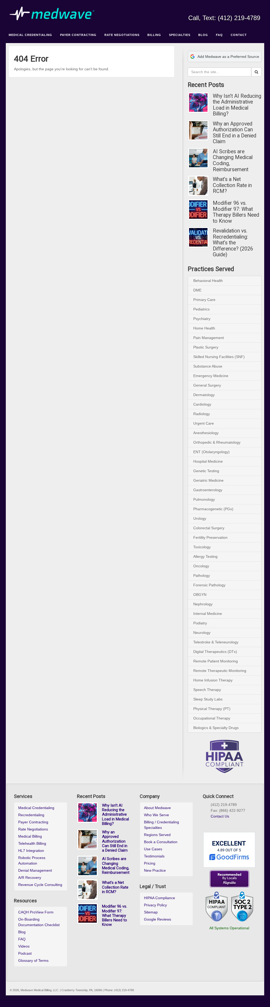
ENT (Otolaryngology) (211, 452)
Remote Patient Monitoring (215, 661)
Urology (199, 518)
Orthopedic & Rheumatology (216, 442)
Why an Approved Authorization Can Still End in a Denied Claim (234, 133)
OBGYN (199, 594)
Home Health (204, 328)
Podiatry (200, 623)
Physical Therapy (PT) (211, 709)
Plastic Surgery (205, 347)
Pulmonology (204, 499)
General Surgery (207, 385)
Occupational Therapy (211, 718)
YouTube (249, 10)
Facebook (221, 10)
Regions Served (157, 835)
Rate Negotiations (33, 829)
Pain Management (208, 338)
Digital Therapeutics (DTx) (215, 651)
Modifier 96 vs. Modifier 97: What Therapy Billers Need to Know (236, 212)
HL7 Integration (31, 850)
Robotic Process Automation (31, 860)
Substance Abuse (207, 366)
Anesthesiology (206, 433)
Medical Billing (30, 836)
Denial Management (35, 870)
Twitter (242, 10)
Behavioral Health (208, 281)
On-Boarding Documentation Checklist (39, 922)
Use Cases (153, 849)
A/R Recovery (29, 877)
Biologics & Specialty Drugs (216, 728)
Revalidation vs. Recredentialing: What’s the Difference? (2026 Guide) (233, 243)
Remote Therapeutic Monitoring (219, 671)
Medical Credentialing (36, 808)
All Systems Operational (229, 928)
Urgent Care (203, 423)
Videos (24, 946)
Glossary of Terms (33, 960)
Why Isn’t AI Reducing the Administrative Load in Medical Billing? (237, 105)
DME (197, 290)
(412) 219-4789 (239, 17)
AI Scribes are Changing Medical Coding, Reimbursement (233, 161)
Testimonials (154, 856)
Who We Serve (156, 815)
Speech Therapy (207, 690)
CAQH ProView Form (36, 912)
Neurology (201, 632)
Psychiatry (201, 319)
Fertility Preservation (210, 537)
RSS (256, 10)
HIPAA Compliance (159, 898)
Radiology (201, 414)
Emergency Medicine (210, 376)
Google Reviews (157, 919)
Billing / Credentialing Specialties (161, 825)
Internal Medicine (207, 613)
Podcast (25, 953)
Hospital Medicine (208, 461)
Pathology (201, 575)
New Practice (155, 870)
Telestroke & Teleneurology (215, 642)
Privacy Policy (155, 905)
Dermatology (204, 395)
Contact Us (220, 816)
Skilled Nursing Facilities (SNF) (219, 357)
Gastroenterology (207, 490)
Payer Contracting (33, 822)
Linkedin (235, 10)
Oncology (201, 566)
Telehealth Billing (32, 843)
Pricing (149, 863)
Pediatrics (201, 309)
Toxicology (202, 547)
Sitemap (151, 912)
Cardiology (202, 404)
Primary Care (204, 300)
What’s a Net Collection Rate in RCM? (232, 185)
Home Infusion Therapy (213, 680)
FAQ (22, 939)
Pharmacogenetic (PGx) (213, 509)
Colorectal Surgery (208, 528)
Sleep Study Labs (208, 699)
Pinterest (232, 822)
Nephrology (203, 604)
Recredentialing (31, 815)
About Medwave (157, 808)
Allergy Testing (205, 556)
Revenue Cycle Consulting (40, 885)
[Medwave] (135, 13)
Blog (22, 932)
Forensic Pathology (209, 585)
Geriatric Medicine (208, 480)
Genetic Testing (206, 471)
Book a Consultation (160, 842)
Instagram (228, 10)
